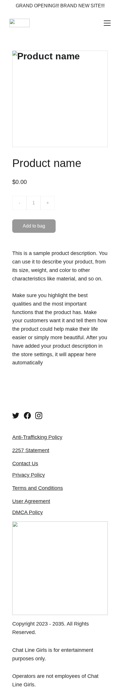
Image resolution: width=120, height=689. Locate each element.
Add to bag (34, 225)
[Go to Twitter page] (15, 415)
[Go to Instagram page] (38, 415)
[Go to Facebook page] (27, 415)
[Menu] (107, 23)
